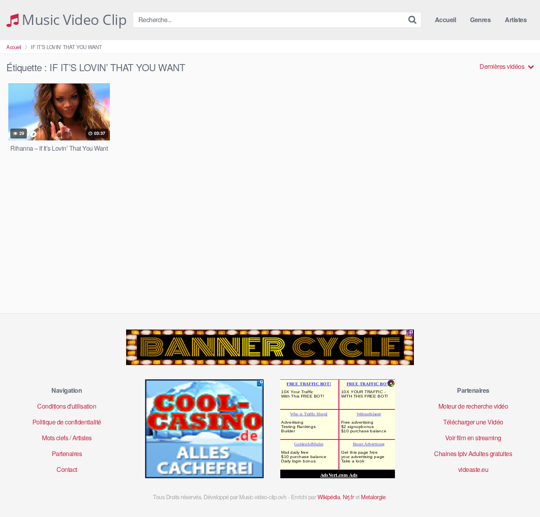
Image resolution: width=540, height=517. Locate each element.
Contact (67, 469)
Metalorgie (373, 496)
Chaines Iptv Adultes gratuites (473, 453)
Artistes (516, 19)
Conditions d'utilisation (66, 406)
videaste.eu (473, 469)
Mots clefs (55, 437)
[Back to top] (518, 491)
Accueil (445, 19)
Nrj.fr (348, 496)
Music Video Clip (73, 20)
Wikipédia (328, 496)
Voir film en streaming (473, 437)
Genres (480, 19)
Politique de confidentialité (66, 421)
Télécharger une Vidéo (473, 421)
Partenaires (67, 453)
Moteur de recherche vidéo (473, 406)
